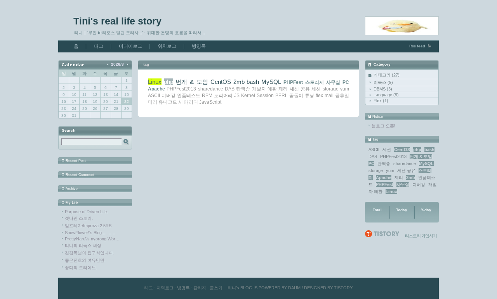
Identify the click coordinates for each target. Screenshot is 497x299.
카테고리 (387, 75)
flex (319, 95)
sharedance (404, 163)
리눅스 (383, 82)
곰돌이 (296, 95)
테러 (152, 102)
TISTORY (343, 287)
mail (329, 95)
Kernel (248, 95)
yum (390, 170)
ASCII (373, 149)
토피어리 (223, 95)
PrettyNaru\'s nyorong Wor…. (93, 238)
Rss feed (417, 46)
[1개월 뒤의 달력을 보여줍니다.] (127, 64)
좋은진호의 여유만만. (85, 260)
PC (371, 163)
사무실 (402, 184)
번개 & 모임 (421, 156)
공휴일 (342, 95)
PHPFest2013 (393, 156)
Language (386, 94)
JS (237, 95)
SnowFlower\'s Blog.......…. (90, 232)
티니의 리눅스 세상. (84, 245)
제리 (398, 177)
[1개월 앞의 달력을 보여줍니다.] (108, 64)
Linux (391, 191)
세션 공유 (406, 170)
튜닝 (309, 95)
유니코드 (167, 102)
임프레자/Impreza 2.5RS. (89, 225)
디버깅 (418, 184)
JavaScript (210, 102)
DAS (372, 156)
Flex (381, 100)
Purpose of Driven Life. (86, 211)
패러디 (191, 102)
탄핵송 (383, 163)
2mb (410, 177)
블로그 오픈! (383, 125)
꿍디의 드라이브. (81, 267)
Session (265, 95)
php (417, 149)
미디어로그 (130, 46)
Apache (383, 177)
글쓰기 (216, 287)
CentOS (402, 149)
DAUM (294, 287)
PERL (281, 95)
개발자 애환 (264, 89)
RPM (207, 95)
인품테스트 (188, 95)
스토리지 (314, 82)
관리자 (199, 287)
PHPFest (384, 184)
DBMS (383, 89)
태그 (98, 46)
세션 (386, 149)
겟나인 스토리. (79, 218)
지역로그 (165, 287)
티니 (232, 287)
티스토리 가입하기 (421, 235)
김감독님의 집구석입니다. (89, 252)
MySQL (426, 163)
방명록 (199, 46)
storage (375, 170)
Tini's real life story (117, 21)
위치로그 (167, 46)
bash (429, 149)
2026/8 (117, 64)
